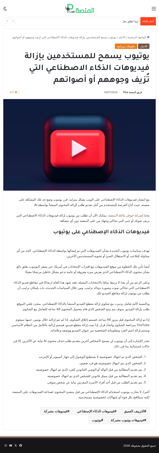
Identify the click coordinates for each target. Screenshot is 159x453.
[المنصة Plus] (79, 8)
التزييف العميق (134, 411)
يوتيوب (118, 304)
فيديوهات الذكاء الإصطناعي (95, 411)
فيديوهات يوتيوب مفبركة (127, 420)
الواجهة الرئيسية (137, 37)
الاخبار (121, 37)
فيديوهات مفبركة (55, 411)
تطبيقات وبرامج (126, 46)
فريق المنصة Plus (132, 92)
